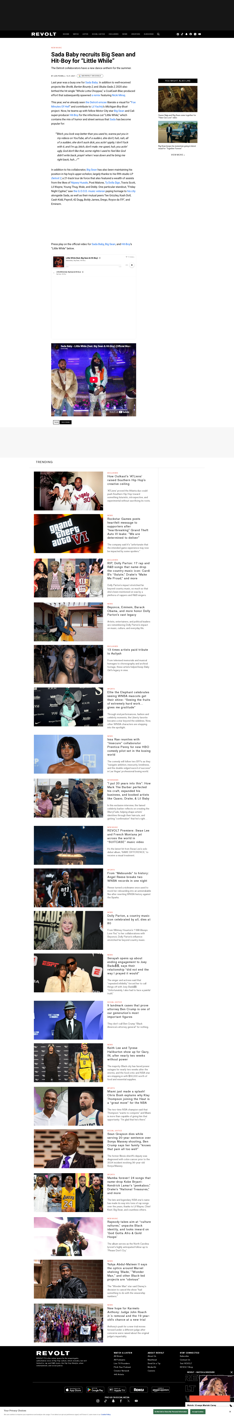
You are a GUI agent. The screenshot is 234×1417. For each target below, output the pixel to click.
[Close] (230, 1411)
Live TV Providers (122, 1363)
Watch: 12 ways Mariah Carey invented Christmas (201, 1406)
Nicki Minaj (118, 95)
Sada (113, 119)
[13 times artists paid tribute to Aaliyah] (68, 664)
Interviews (112, 780)
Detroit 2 (56, 178)
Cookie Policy (106, 1414)
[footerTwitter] (129, 1403)
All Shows (118, 1356)
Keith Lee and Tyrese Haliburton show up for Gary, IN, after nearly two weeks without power (128, 1053)
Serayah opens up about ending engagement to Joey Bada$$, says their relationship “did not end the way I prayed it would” (128, 965)
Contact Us (185, 1360)
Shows (66, 34)
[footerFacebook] (121, 1403)
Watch (76, 34)
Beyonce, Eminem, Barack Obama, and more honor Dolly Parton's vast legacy (128, 611)
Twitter (195, 34)
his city (131, 191)
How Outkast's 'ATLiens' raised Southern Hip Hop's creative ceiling (126, 480)
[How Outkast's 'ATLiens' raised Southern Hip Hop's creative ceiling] (68, 491)
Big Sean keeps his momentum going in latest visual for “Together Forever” (177, 147)
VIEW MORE (177, 155)
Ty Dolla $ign (112, 182)
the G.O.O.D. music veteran (89, 191)
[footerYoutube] (136, 1403)
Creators (135, 34)
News (124, 34)
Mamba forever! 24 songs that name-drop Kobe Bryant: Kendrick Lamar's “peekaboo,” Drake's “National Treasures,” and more (129, 1185)
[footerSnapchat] (113, 1403)
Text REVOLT (186, 1363)
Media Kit (152, 1367)
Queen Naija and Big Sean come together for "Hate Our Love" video (177, 116)
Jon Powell (59, 76)
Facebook (191, 34)
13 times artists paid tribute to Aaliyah (127, 651)
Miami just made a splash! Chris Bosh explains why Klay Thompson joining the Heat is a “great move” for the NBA (128, 1097)
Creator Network (121, 1370)
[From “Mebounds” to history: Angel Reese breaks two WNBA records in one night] (68, 887)
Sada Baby (91, 82)
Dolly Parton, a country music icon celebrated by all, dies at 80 (129, 919)
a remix (96, 95)
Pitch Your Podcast (122, 1367)
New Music (56, 48)
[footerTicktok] (105, 1403)
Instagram (178, 34)
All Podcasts (119, 1360)
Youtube (199, 34)
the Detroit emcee (96, 102)
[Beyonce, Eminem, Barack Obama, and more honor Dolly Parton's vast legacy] (68, 621)
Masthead (152, 1360)
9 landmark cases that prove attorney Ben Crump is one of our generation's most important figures (128, 1011)
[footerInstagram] (98, 1403)
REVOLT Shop (186, 1367)
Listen (85, 34)
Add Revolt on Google (91, 76)
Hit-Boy (74, 115)
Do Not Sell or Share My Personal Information (171, 1411)
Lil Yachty (97, 106)
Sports (111, 689)
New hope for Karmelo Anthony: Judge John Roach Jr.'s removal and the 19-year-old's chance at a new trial (128, 1313)
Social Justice (98, 34)
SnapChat (186, 34)
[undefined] (177, 99)
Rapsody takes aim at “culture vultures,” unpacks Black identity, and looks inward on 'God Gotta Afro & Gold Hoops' (129, 1229)
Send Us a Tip (154, 1363)
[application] (209, 1388)
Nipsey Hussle (79, 182)
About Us (152, 1356)
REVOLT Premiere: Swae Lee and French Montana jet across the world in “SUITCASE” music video (128, 836)
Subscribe (149, 34)
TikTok (182, 34)
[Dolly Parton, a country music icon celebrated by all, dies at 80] (68, 930)
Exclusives (113, 34)
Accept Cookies (198, 1411)
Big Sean (119, 110)
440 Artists (119, 1374)
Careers (151, 1370)
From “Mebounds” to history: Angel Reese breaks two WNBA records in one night (128, 877)
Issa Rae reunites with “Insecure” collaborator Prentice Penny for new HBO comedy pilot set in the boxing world (129, 746)
